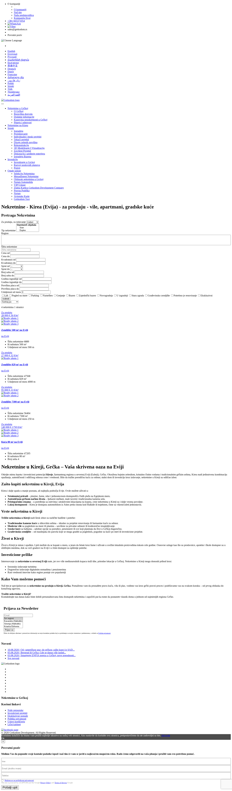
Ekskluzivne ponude (18, 716)
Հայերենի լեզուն (18, 59)
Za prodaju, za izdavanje (13, 222)
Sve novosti (13, 658)
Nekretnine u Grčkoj (18, 108)
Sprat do (5, 269)
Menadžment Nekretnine (26, 176)
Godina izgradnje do (11, 282)
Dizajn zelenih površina (25, 142)
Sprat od (5, 266)
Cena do (5, 256)
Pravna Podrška (22, 190)
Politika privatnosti (104, 633)
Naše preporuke (15, 710)
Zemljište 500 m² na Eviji (14, 330)
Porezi (17, 168)
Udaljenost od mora (11, 292)
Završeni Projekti (22, 151)
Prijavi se (9, 630)
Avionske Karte (22, 196)
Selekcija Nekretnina (24, 173)
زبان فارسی (14, 80)
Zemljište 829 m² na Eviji (14, 364)
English (11, 51)
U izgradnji (122, 295)
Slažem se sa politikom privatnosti (19, 780)
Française (12, 74)
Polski (11, 83)
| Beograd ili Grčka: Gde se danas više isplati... (37, 652)
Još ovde (165, 735)
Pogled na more (19, 295)
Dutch (11, 71)
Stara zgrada (138, 295)
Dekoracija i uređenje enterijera (29, 153)
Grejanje (61, 295)
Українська (13, 91)
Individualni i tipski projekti (27, 136)
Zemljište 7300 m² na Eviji (15, 401)
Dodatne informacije (24, 116)
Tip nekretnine (8, 230)
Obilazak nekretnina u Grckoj (28, 179)
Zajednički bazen (87, 295)
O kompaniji (20, 9)
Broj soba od (7, 272)
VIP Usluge (20, 185)
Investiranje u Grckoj (24, 162)
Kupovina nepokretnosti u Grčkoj (30, 119)
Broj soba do (7, 275)
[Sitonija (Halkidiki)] (13, 624)
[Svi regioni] (13, 618)
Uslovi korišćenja (16, 721)
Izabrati (6, 298)
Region (5, 233)
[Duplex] (27, 230)
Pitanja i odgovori (23, 122)
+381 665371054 (16, 21)
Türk (10, 89)
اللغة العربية (14, 94)
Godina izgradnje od (11, 278)
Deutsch (12, 68)
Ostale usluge (14, 170)
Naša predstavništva (24, 15)
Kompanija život (22, 18)
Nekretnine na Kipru (18, 125)
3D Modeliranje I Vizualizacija (29, 148)
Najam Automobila (23, 182)
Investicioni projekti (17, 713)
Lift (6, 295)
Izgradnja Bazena (22, 156)
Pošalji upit (10, 787)
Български (13, 62)
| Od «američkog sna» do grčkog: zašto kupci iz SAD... (41, 649)
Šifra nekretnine (9, 246)
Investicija (13, 159)
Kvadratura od (8, 259)
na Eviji (5, 336)
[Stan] (27, 227)
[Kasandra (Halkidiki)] (13, 621)
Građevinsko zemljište (159, 295)
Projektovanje (21, 134)
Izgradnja (18, 131)
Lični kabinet (14, 724)
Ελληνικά (12, 54)
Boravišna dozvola (23, 114)
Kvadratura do (8, 263)
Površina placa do (10, 288)
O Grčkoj (18, 111)
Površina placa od (10, 285)
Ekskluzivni (206, 295)
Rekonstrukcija (21, 145)
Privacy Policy (45, 783)
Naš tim (18, 12)
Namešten (48, 295)
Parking (35, 295)
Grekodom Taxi (22, 199)
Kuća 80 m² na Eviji (12, 442)
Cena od (5, 253)
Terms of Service (61, 783)
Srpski (11, 86)
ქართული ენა (16, 77)
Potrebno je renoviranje (185, 295)
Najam (17, 193)
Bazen (72, 295)
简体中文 (13, 65)
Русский (12, 56)
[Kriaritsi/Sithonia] (13, 626)
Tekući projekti (21, 139)
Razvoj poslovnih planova (27, 165)
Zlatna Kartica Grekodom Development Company (39, 187)
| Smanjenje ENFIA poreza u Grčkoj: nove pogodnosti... (42, 655)
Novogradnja (106, 295)
